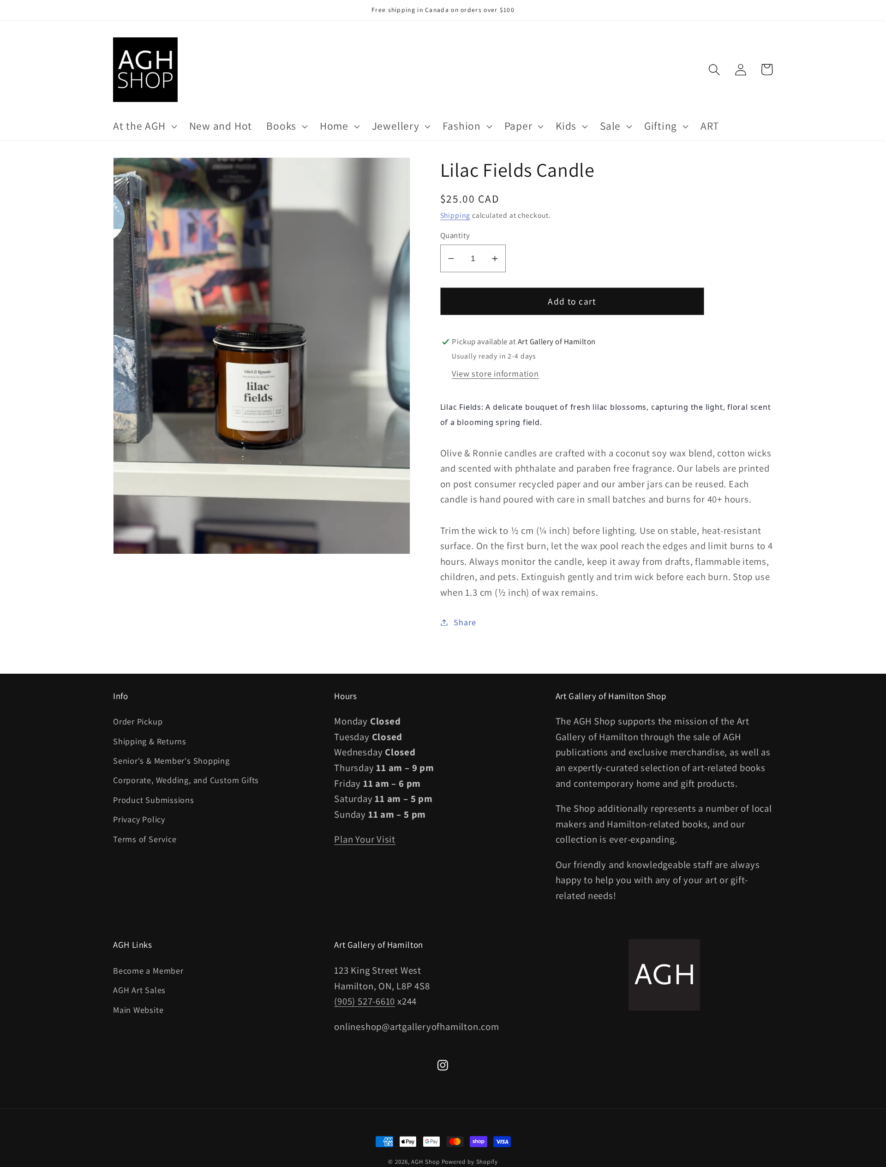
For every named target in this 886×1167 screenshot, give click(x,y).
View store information (495, 373)
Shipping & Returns (149, 741)
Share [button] (465, 622)
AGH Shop (425, 1162)
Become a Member (148, 970)
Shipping (455, 215)
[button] (144, 126)
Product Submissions (153, 799)
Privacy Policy (139, 819)
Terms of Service (144, 838)
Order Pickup (137, 721)
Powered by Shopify (470, 1162)
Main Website (138, 1009)
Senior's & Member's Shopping (171, 760)
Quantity (455, 235)
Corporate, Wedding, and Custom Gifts (186, 779)
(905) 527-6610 (364, 1001)
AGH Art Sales (139, 989)
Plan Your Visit (364, 839)
